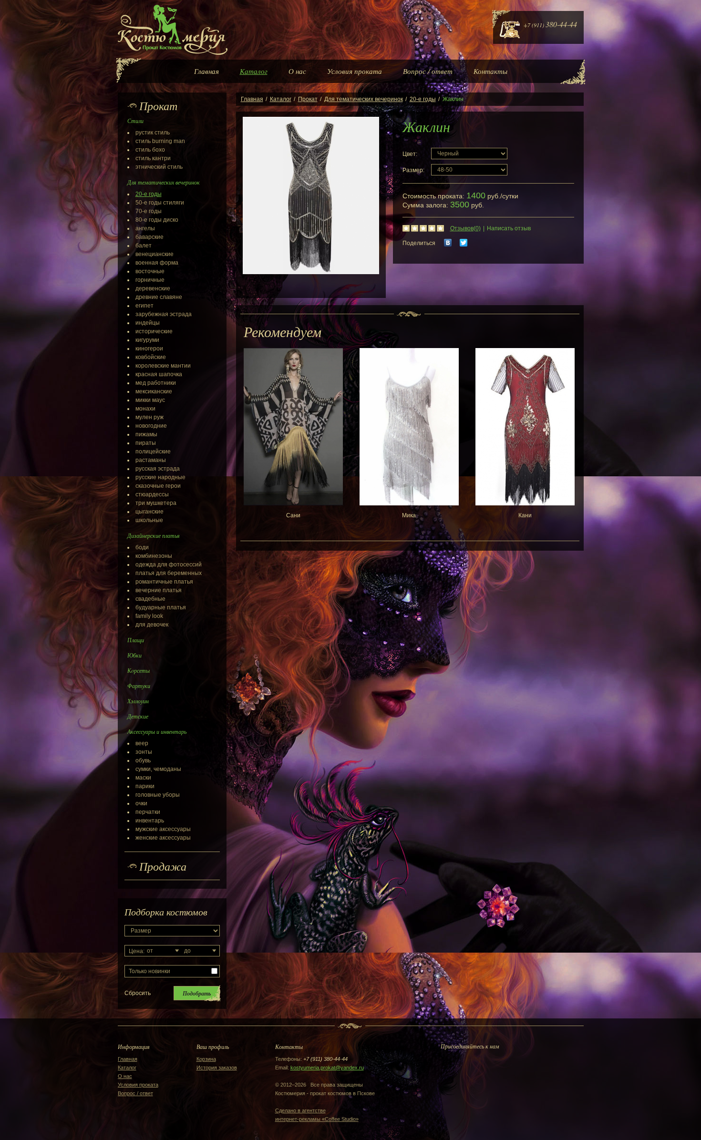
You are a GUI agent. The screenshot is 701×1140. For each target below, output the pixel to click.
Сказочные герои (158, 486)
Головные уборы (157, 794)
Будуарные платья (160, 607)
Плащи (135, 640)
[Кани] (525, 426)
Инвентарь (149, 820)
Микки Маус (150, 400)
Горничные (150, 280)
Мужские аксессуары (163, 829)
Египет (144, 305)
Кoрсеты (138, 670)
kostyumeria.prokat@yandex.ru (327, 1067)
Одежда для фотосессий (168, 564)
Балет (143, 245)
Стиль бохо (150, 149)
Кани (525, 515)
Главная (206, 71)
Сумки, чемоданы (158, 769)
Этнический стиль (159, 167)
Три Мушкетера (155, 503)
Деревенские (152, 288)
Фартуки (138, 685)
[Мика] (409, 426)
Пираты (145, 443)
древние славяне (158, 297)
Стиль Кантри (153, 158)
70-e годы (148, 211)
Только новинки (149, 971)
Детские (137, 716)
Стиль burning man (160, 141)
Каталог (254, 71)
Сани (293, 515)
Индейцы (147, 322)
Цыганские (149, 511)
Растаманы (150, 460)
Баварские (149, 237)
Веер (141, 743)
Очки (141, 803)
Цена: (136, 951)
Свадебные (150, 599)
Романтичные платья (164, 581)
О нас (297, 71)
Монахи (145, 408)
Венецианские (154, 254)
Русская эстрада (157, 468)
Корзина (206, 1059)
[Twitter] (464, 242)
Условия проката (354, 71)
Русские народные (160, 477)
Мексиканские (153, 391)
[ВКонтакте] (448, 242)
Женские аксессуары (163, 837)
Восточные (150, 271)
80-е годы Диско (156, 219)
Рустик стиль (152, 132)
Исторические (154, 331)
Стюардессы (152, 494)
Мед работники (155, 383)
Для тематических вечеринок (363, 99)
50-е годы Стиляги (159, 202)
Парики (145, 786)
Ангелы (145, 228)
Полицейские (153, 451)
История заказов (216, 1067)
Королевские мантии (163, 365)
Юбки (134, 655)
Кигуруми (147, 340)
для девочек (151, 624)
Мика (409, 515)
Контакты (490, 71)
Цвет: (409, 154)
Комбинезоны (153, 556)
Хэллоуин (138, 701)
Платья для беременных (168, 573)
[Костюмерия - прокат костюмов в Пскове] (172, 30)
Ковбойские (150, 357)
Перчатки (147, 812)
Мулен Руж (149, 417)
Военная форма (156, 262)
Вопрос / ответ (428, 71)
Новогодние (151, 425)
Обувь (143, 760)
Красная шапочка (158, 374)
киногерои (149, 348)
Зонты (143, 752)
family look (149, 616)
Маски (143, 777)
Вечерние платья (158, 590)
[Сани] (293, 426)
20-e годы (148, 194)
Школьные (149, 520)
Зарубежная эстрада (163, 314)
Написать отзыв (509, 228)
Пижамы (146, 434)
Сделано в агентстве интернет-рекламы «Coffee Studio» (317, 1115)
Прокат (308, 99)
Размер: (413, 170)
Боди (142, 547)
